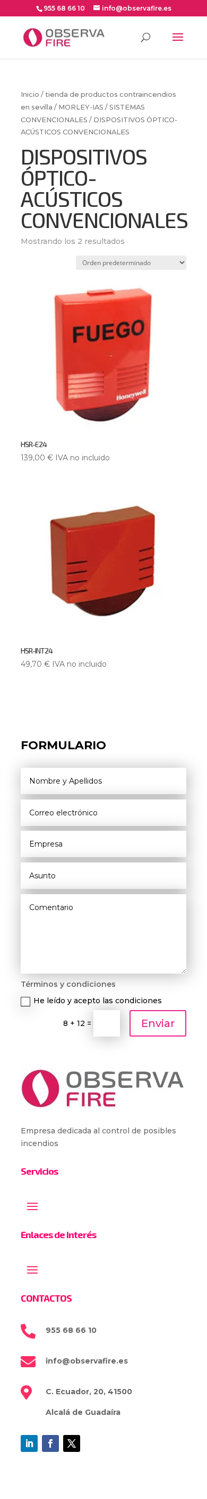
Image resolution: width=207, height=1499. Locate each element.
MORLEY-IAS (81, 107)
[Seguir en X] (71, 1443)
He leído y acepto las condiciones (97, 1000)
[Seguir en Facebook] (50, 1443)
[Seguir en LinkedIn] (29, 1443)
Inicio (30, 94)
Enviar (158, 1023)
